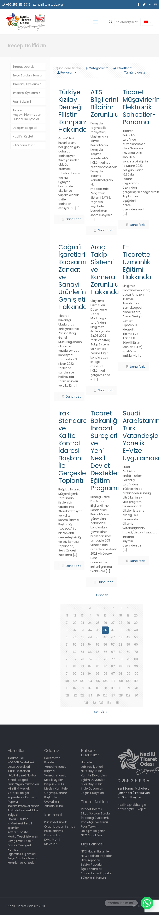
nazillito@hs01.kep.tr (132, 809)
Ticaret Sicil (16, 758)
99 (128, 674)
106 (105, 681)
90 (136, 666)
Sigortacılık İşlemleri (22, 854)
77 (113, 659)
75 (97, 659)
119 (128, 688)
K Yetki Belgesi (18, 780)
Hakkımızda (52, 758)
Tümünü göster (135, 72)
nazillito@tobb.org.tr (51, 4)
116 (105, 688)
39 (128, 630)
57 (113, 644)
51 (67, 644)
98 (121, 674)
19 (128, 615)
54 (90, 644)
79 (128, 659)
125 (98, 695)
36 (105, 630)
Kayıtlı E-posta (18, 832)
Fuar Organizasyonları (23, 784)
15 (97, 615)
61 (67, 652)
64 (90, 652)
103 (82, 681)
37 (113, 630)
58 (120, 644)
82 (74, 666)
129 (128, 695)
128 (120, 695)
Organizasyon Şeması (60, 826)
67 (113, 652)
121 (67, 695)
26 (105, 623)
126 (105, 695)
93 (82, 674)
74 (90, 659)
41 (67, 637)
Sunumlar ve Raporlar (96, 873)
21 (67, 623)
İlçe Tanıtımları (91, 869)
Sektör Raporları (92, 864)
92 (74, 674)
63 (82, 652)
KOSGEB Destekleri (21, 762)
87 (113, 666)
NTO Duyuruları (91, 771)
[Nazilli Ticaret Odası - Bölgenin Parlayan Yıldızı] (25, 21)
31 (67, 630)
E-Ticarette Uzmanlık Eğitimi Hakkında (137, 261)
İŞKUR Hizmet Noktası (22, 775)
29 (128, 623)
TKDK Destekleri (19, 771)
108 (120, 681)
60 (136, 644)
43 (82, 637)
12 (74, 615)
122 (75, 695)
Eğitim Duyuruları (93, 780)
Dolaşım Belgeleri (25, 128)
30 (136, 623)
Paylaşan (66, 72)
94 (90, 674)
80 (136, 659)
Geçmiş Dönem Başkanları (55, 795)
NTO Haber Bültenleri (96, 851)
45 (98, 637)
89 (128, 666)
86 (105, 666)
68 (121, 652)
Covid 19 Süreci (18, 819)
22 (74, 623)
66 (105, 652)
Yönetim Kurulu (55, 775)
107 (113, 681)
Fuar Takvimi (22, 101)
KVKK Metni (52, 840)
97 (113, 674)
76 (105, 659)
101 (67, 681)
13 (82, 615)
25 (97, 623)
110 (136, 681)
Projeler (49, 762)
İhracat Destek (23, 67)
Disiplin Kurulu (54, 784)
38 (120, 630)
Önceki (103, 595)
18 (120, 615)
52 (74, 644)
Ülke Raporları (90, 860)
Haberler (87, 762)
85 (97, 666)
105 (97, 681)
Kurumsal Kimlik (55, 822)
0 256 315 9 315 (133, 781)
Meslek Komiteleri (56, 788)
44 (90, 637)
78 (121, 659)
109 (128, 681)
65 (97, 652)
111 (67, 688)
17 (113, 615)
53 (82, 644)
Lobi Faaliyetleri (92, 767)
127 (113, 695)
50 (136, 637)
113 (82, 688)
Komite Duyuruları (94, 775)
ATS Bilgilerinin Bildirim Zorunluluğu (108, 103)
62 (74, 652)
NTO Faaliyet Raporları (96, 856)
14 (90, 615)
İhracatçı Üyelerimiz (27, 84)
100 (136, 674)
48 (121, 637)
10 (136, 608)
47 (113, 637)
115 (97, 688)
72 (74, 659)
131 (86, 703)
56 (105, 644)
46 (105, 637)
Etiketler (123, 68)
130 (136, 695)
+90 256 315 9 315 (18, 4)
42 (75, 637)
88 (121, 666)
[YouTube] (149, 4)
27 (113, 623)
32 (74, 630)
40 (136, 630)
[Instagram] (155, 4)
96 (105, 674)
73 (82, 659)
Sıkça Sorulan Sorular (27, 75)
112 (74, 688)
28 (120, 623)
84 (90, 666)
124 (90, 695)
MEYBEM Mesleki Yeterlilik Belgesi (19, 790)
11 (67, 615)
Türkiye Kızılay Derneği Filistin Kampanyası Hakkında (78, 110)
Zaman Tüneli (54, 806)
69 (128, 652)
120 (136, 688)
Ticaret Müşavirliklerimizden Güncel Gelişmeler (27, 114)
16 (105, 615)
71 (67, 659)
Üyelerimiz (51, 802)
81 (67, 666)
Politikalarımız (54, 831)
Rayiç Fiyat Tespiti (20, 841)
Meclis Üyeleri (54, 780)
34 (90, 630)
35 (97, 630)
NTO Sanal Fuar (24, 145)
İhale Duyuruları (92, 788)
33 (82, 630)
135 (117, 703)
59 (128, 644)
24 (90, 623)
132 (94, 703)
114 (90, 688)
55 (97, 644)
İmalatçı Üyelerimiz (26, 93)
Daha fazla (73, 219)
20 (136, 615)
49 (128, 637)
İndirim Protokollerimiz (23, 806)
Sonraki (99, 712)
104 (90, 681)
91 (67, 674)
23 (82, 623)
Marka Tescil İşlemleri (23, 836)
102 (74, 681)
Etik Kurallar (52, 835)
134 (109, 703)
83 (82, 666)
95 (97, 674)
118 (120, 688)
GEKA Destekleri (19, 767)
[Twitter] (144, 4)
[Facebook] (138, 4)
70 (136, 652)
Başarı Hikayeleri (92, 793)
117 (113, 688)
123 (82, 695)
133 (101, 703)
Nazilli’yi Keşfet (23, 136)
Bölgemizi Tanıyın (93, 878)
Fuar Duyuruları (91, 784)
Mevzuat (50, 844)
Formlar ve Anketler (22, 863)
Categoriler (97, 68)
